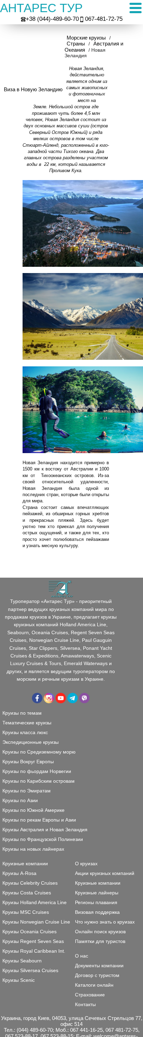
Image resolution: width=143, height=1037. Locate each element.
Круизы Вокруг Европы (28, 761)
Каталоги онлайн (94, 985)
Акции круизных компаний (104, 873)
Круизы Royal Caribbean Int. (33, 951)
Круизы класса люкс (25, 732)
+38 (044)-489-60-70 (52, 19)
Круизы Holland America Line (34, 902)
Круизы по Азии (20, 800)
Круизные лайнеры (96, 892)
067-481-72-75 (104, 19)
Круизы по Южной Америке (33, 810)
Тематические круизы (26, 722)
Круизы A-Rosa (19, 873)
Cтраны (76, 43)
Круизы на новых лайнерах (33, 849)
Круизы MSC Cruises (25, 912)
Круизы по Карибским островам (38, 781)
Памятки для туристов (100, 941)
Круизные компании (97, 883)
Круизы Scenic (18, 980)
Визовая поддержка (97, 912)
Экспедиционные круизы (30, 742)
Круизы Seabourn (22, 960)
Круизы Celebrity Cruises (30, 883)
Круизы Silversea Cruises (30, 970)
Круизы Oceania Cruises (29, 931)
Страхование (90, 994)
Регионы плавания (96, 902)
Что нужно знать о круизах (105, 922)
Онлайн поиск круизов (100, 931)
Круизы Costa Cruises (26, 892)
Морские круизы (86, 38)
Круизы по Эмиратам (26, 790)
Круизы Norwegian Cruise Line (36, 922)
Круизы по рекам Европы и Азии (39, 820)
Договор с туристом (97, 975)
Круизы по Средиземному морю (39, 752)
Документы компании (99, 965)
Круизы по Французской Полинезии (42, 839)
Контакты (85, 1004)
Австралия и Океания (94, 46)
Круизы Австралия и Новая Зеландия (44, 829)
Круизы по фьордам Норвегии (36, 771)
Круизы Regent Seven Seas (33, 941)
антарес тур (41, 8)
